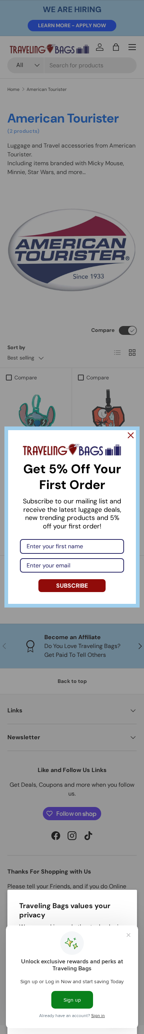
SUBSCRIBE (72, 585)
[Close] (131, 435)
